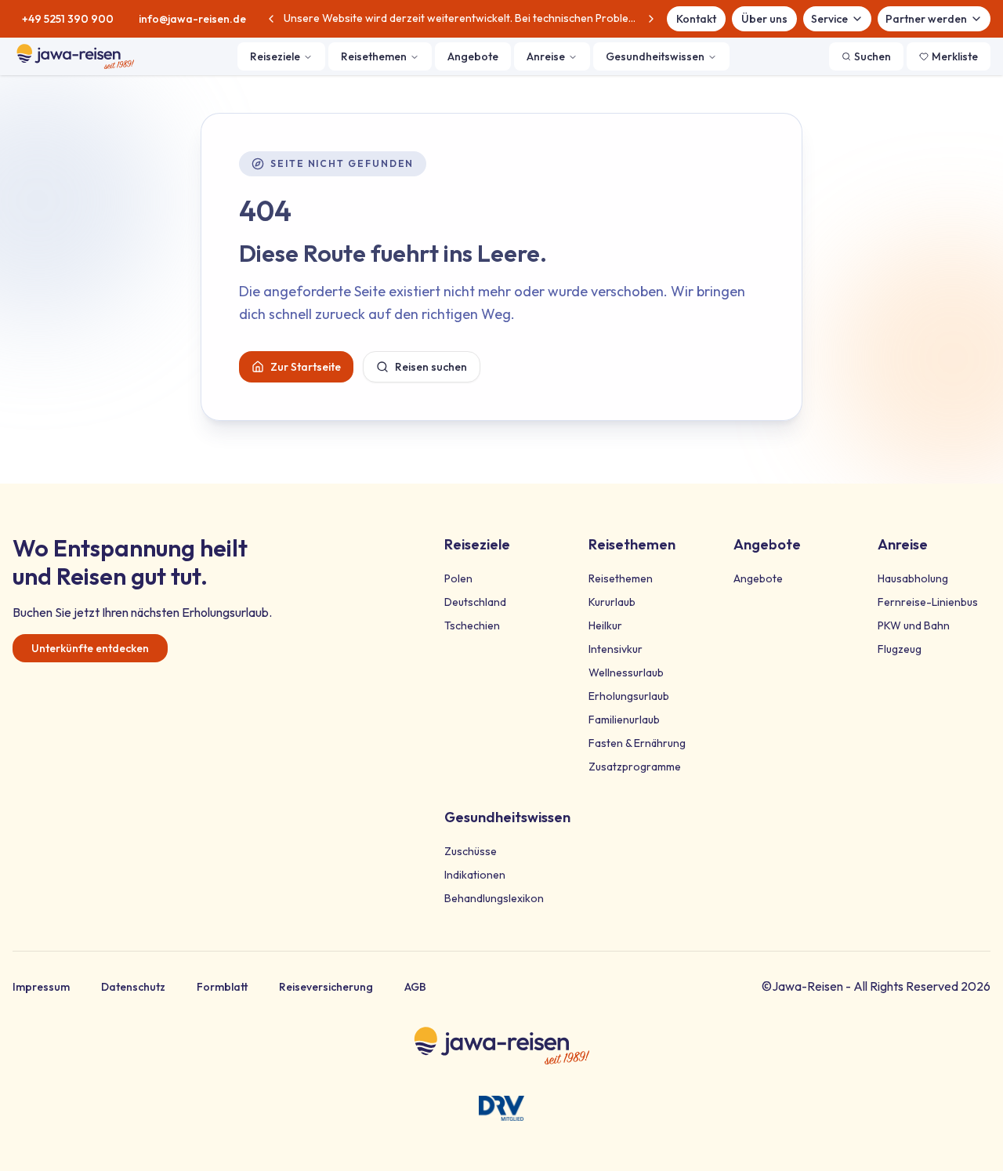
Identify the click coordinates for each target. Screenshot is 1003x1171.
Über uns (764, 19)
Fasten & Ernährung (637, 743)
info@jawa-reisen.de (192, 19)
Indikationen (474, 875)
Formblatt (222, 987)
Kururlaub (611, 602)
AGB (415, 987)
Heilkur (605, 625)
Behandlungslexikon (494, 898)
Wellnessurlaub (626, 672)
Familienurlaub (624, 719)
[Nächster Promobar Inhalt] (651, 18)
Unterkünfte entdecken (90, 648)
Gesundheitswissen (655, 56)
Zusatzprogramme (634, 767)
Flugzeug (900, 649)
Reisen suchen (431, 367)
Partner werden (926, 19)
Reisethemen (374, 56)
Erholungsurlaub (628, 696)
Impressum (41, 987)
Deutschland (475, 602)
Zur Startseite (305, 367)
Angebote (472, 56)
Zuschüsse (470, 851)
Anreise (546, 56)
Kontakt (696, 19)
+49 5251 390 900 (68, 19)
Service (829, 19)
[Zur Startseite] (75, 56)
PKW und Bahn (914, 625)
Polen (458, 578)
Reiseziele (275, 56)
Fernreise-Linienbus (928, 602)
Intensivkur (615, 649)
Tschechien (472, 625)
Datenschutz (133, 987)
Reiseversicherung (326, 987)
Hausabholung (913, 578)
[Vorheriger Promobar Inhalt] (271, 18)
